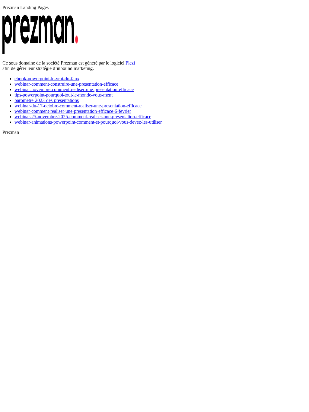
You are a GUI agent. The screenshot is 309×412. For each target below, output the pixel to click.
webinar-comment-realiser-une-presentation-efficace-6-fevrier (72, 111)
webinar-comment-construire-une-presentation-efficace (66, 84)
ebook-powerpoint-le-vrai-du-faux (46, 78)
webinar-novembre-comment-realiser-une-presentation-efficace (74, 89)
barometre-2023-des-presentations (46, 100)
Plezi (130, 62)
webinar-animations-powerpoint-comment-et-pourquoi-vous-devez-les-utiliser (88, 122)
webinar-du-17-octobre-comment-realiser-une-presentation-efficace (78, 105)
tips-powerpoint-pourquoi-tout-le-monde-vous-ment (63, 94)
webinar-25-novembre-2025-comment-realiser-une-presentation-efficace (82, 116)
